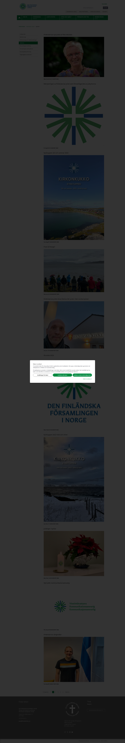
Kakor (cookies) (87, 379)
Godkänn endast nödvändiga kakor (82, 375)
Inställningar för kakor (42, 375)
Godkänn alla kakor (62, 375)
